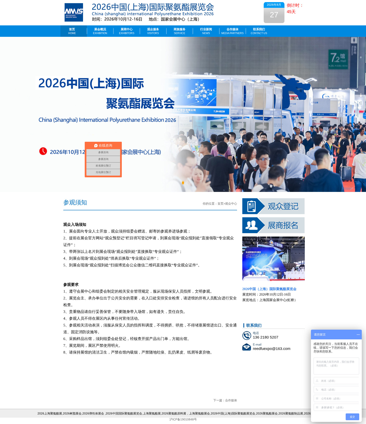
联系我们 (259, 31)
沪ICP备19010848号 (183, 419)
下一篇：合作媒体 (225, 400)
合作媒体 (232, 31)
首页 (72, 31)
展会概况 (100, 31)
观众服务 (153, 31)
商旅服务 (180, 31)
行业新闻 (206, 31)
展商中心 (126, 31)
